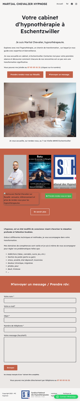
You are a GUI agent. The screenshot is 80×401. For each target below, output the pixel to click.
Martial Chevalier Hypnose (25, 4)
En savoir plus (40, 212)
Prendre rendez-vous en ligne (59, 196)
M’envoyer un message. (59, 74)
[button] (66, 397)
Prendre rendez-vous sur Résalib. (25, 74)
